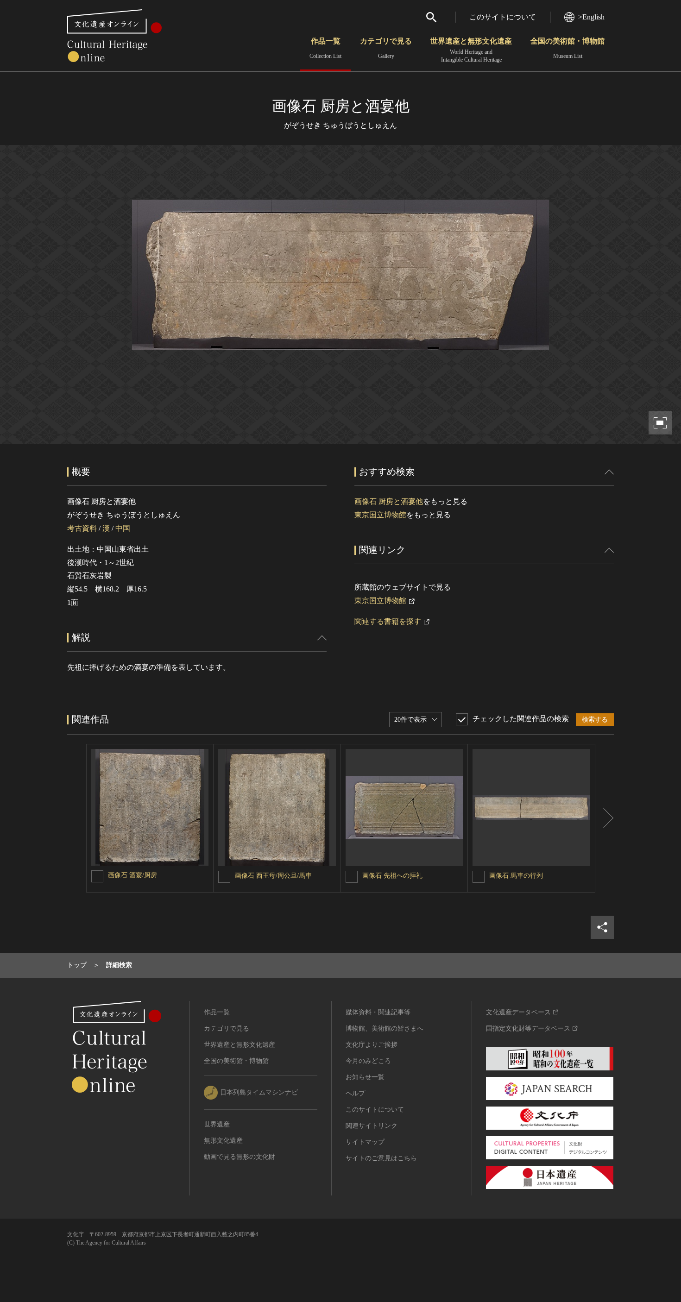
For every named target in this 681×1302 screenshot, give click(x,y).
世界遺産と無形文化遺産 (471, 50)
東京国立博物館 (380, 515)
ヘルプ (355, 1093)
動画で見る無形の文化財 (239, 1156)
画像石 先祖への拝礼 (392, 875)
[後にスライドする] (604, 818)
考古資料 (82, 528)
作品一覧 (325, 48)
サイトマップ (365, 1141)
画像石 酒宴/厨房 (132, 875)
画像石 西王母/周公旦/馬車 (273, 875)
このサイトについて (502, 17)
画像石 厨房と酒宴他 (388, 501)
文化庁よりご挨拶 (371, 1044)
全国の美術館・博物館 (567, 48)
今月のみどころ (368, 1060)
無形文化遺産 (223, 1140)
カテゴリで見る (386, 48)
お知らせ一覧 (365, 1077)
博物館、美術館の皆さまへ (384, 1028)
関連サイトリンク (371, 1125)
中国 (122, 528)
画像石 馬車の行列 (516, 875)
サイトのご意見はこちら (381, 1158)
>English (591, 17)
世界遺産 (217, 1124)
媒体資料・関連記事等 (378, 1012)
